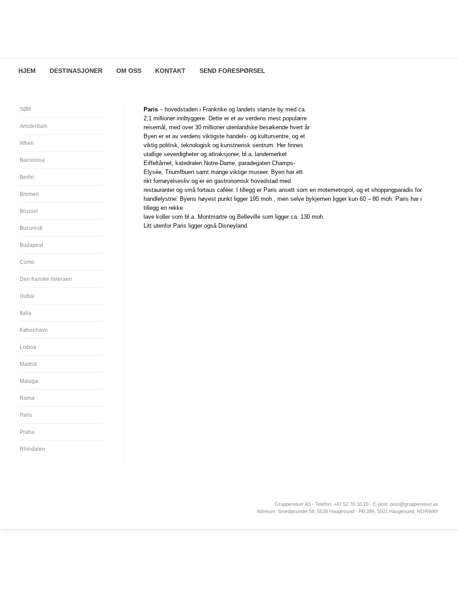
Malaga (29, 381)
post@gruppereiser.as (414, 504)
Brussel (29, 211)
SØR (25, 109)
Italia (25, 313)
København (34, 330)
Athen (27, 143)
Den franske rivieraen (46, 279)
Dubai (27, 296)
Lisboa (28, 347)
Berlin (27, 177)
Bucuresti (31, 228)
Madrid (28, 364)
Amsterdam (33, 126)
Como (27, 262)
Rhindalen (32, 449)
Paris (26, 415)
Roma (27, 398)
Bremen (29, 194)
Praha (27, 432)
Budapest (31, 245)
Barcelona (32, 160)
